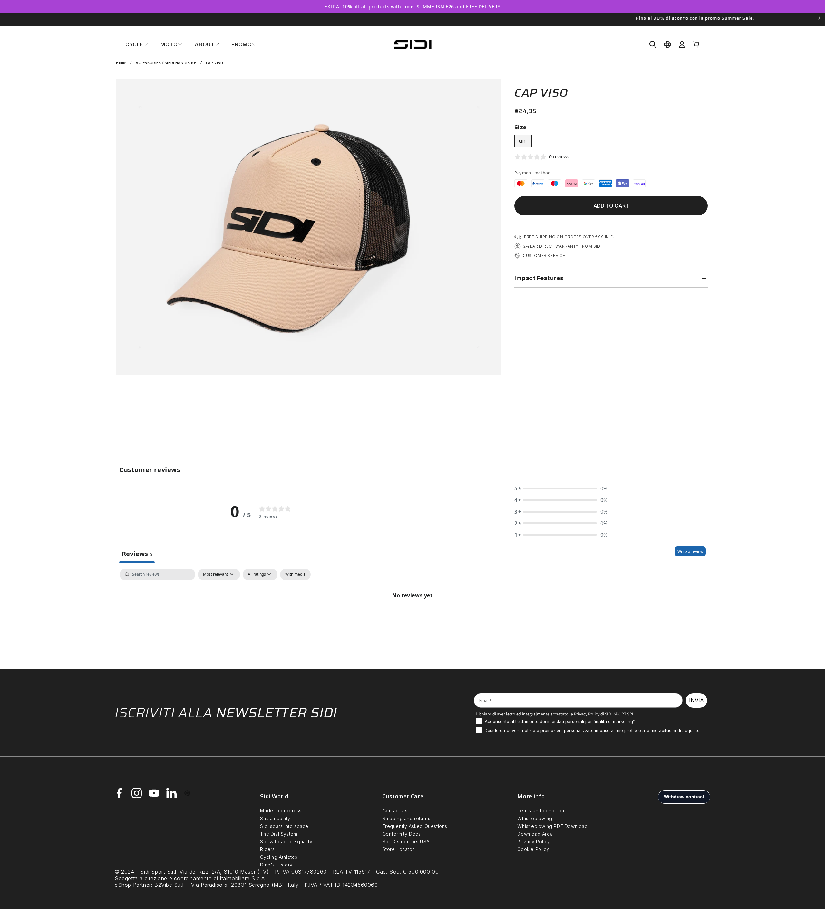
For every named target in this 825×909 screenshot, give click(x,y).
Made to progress (281, 810)
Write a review (690, 551)
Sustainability (275, 818)
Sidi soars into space (284, 826)
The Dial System (278, 834)
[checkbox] (295, 574)
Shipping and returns (407, 818)
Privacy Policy (586, 714)
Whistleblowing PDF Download (552, 826)
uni (523, 140)
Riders (267, 849)
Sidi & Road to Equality (286, 841)
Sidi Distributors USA (406, 841)
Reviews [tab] (137, 553)
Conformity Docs (402, 834)
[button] (136, 44)
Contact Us (395, 810)
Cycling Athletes (278, 857)
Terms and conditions (542, 810)
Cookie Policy (533, 849)
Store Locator (398, 849)
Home (121, 63)
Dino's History (276, 864)
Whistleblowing (534, 818)
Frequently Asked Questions (415, 826)
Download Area (535, 834)
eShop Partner (133, 885)
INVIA (696, 700)
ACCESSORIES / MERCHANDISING (166, 63)
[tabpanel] (412, 617)
